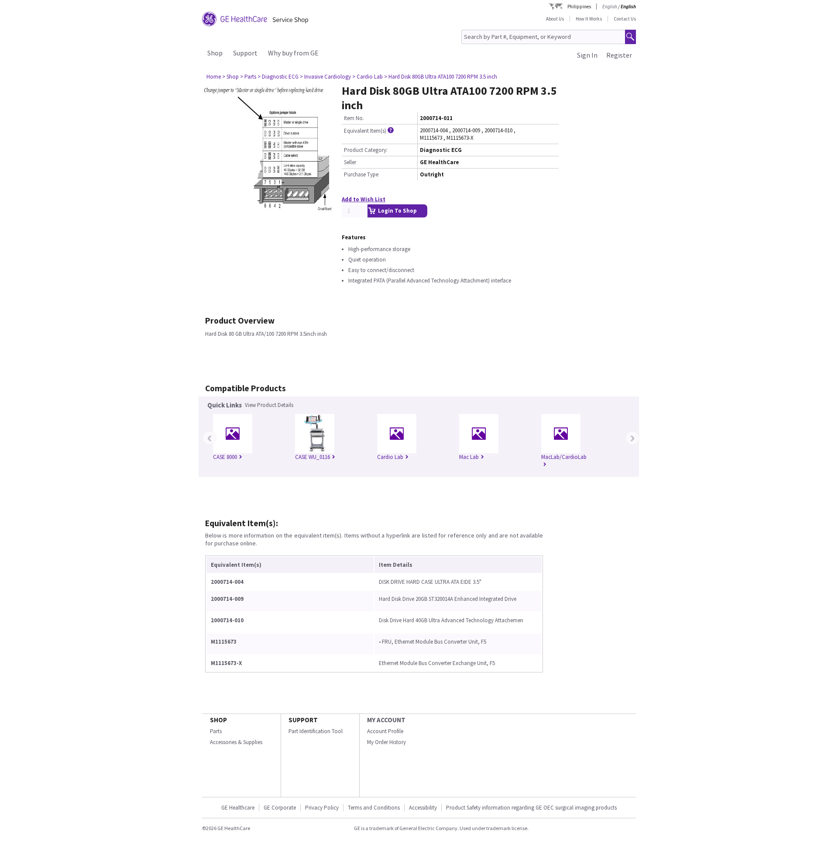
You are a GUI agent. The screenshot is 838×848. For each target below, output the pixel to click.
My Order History (386, 742)
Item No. (354, 118)
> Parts (248, 76)
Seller (350, 162)
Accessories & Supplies (236, 742)
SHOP (218, 720)
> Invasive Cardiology (325, 76)
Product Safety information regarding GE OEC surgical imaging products (531, 807)
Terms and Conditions (374, 807)
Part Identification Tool (315, 731)
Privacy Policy (322, 807)
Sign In (587, 55)
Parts (216, 731)
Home (213, 76)
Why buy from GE (293, 52)
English (609, 6)
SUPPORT (303, 720)
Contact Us (625, 19)
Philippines (579, 6)
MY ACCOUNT (386, 720)
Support (245, 52)
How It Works (589, 19)
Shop (215, 52)
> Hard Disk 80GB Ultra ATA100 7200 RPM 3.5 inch (440, 76)
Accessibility (423, 807)
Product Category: (366, 150)
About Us (555, 19)
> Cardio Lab (367, 76)
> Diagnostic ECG (278, 76)
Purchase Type (361, 174)
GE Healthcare (237, 807)
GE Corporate (280, 807)
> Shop (230, 76)
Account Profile (385, 731)
